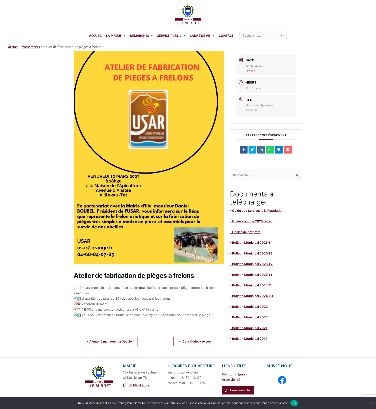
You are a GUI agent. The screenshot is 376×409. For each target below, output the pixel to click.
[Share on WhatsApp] (270, 150)
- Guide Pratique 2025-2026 (251, 221)
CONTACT (226, 36)
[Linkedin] (261, 150)
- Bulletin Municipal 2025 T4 (251, 242)
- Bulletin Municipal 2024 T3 (251, 296)
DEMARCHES (139, 36)
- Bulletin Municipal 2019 (248, 339)
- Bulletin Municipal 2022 (249, 317)
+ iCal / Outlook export (195, 341)
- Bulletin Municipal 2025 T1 (251, 275)
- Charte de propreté (245, 232)
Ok (294, 402)
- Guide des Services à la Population (257, 211)
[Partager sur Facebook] (244, 150)
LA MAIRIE (114, 36)
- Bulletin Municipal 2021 (248, 328)
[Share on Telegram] (279, 150)
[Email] (288, 150)
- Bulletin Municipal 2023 (249, 307)
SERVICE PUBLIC (169, 36)
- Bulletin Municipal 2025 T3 (251, 253)
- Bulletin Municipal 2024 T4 (251, 285)
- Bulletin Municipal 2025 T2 (251, 264)
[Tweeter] (252, 150)
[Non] (371, 403)
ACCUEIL (95, 36)
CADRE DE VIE (200, 36)
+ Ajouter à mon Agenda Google (109, 341)
